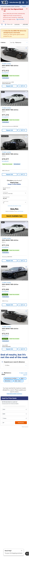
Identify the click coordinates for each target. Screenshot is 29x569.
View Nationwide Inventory (14, 393)
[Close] (22, 551)
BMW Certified (7, 63)
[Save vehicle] (26, 48)
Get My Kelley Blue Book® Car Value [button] (14, 205)
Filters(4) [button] (9, 24)
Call (22, 86)
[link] (5, 78)
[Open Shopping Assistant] (27, 554)
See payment (5, 72)
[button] (20, 3)
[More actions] (25, 86)
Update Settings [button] (20, 211)
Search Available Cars (14, 216)
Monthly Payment (6, 187)
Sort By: (12, 42)
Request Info (9, 86)
